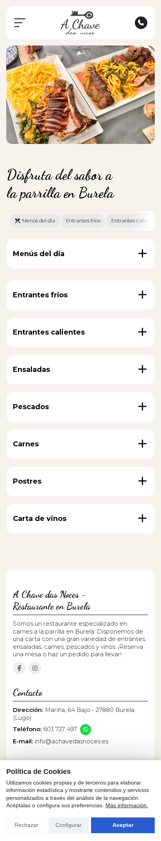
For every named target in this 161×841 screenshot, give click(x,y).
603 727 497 (60, 729)
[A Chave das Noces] (80, 23)
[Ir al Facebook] (19, 668)
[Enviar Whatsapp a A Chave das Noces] (85, 729)
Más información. (127, 805)
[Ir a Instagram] (35, 668)
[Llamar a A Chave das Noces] (141, 22)
